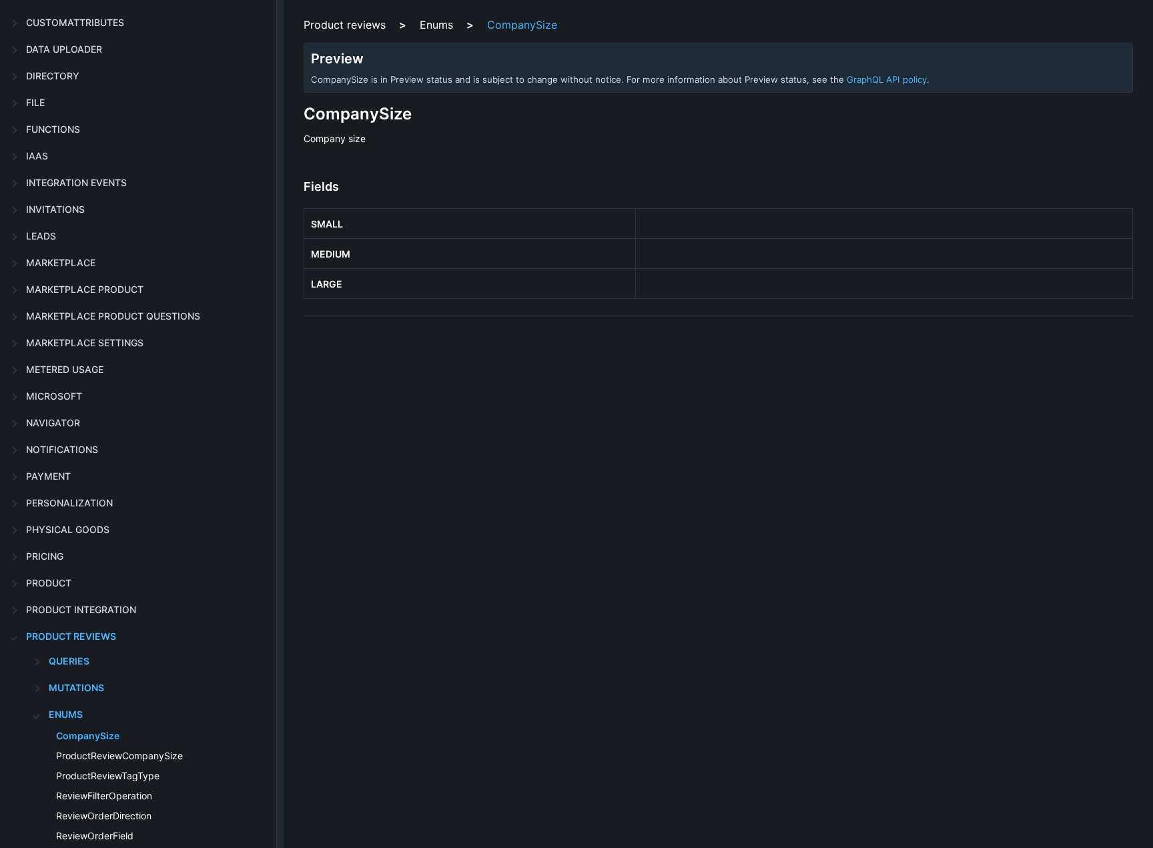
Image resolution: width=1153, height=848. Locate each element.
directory (52, 75)
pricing (44, 556)
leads (41, 236)
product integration (81, 609)
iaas (37, 155)
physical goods (67, 529)
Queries (69, 661)
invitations (55, 209)
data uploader (64, 49)
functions (53, 129)
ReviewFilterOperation (104, 795)
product (48, 582)
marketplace (60, 262)
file (35, 102)
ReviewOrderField (94, 835)
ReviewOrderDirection (103, 815)
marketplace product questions (113, 316)
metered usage (64, 369)
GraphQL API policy (887, 79)
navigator (53, 422)
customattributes (75, 22)
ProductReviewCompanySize (119, 755)
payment (48, 476)
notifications (62, 449)
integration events (76, 182)
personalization (69, 502)
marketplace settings (84, 342)
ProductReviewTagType (107, 775)
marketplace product (84, 289)
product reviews (71, 636)
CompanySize (87, 735)
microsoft (54, 396)
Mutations (76, 687)
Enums (66, 714)
